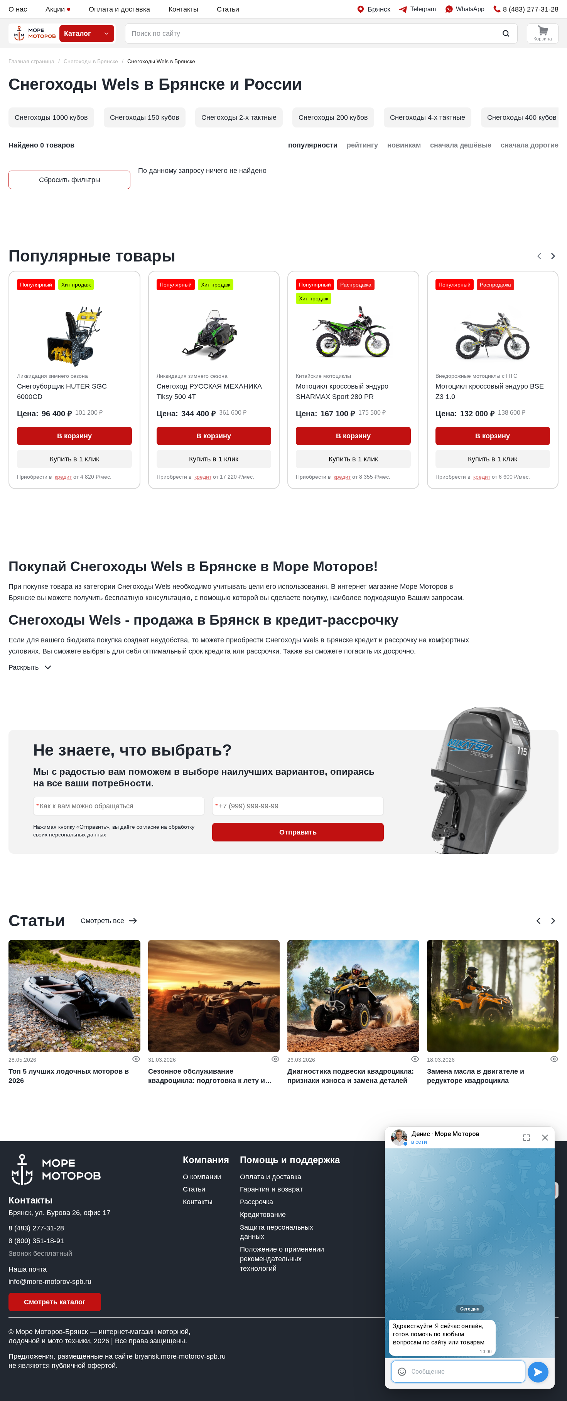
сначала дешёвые (460, 145)
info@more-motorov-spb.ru (49, 1281)
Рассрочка (256, 1202)
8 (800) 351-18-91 (36, 1241)
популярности (313, 145)
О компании (202, 1177)
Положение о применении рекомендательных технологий (282, 1258)
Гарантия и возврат (271, 1189)
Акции (55, 9)
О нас (17, 9)
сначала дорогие (530, 145)
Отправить (298, 832)
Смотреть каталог (55, 1302)
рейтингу (362, 145)
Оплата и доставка (119, 9)
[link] (161, 61)
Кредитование (263, 1214)
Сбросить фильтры (69, 180)
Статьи (228, 9)
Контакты (183, 9)
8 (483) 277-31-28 (36, 1228)
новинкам (404, 145)
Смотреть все (102, 921)
